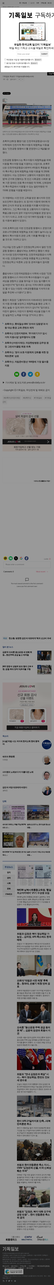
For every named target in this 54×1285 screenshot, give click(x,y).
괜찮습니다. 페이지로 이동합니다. (17, 66)
